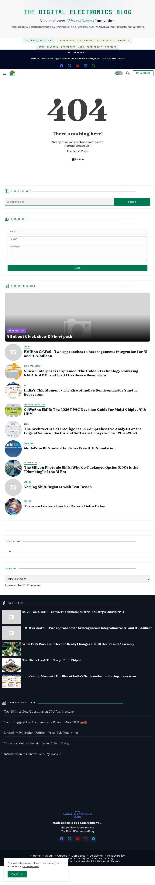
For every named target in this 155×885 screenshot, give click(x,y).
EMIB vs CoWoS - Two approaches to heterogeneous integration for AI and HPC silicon (78, 58)
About (49, 855)
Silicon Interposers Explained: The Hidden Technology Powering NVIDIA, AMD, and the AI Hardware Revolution (81, 373)
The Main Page (77, 151)
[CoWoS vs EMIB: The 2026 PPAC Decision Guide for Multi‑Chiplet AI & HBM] (13, 410)
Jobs (81, 47)
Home (79, 159)
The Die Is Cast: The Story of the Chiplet (51, 660)
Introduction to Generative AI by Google (32, 754)
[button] (119, 73)
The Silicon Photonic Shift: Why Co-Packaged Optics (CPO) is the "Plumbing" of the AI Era (81, 469)
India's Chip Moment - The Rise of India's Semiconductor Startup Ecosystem (81, 392)
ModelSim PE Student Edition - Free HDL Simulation (69, 448)
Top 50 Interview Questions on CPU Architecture (39, 711)
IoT (79, 40)
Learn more (29, 866)
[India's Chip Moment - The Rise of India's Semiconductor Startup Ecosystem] (13, 390)
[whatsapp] (93, 66)
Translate (35, 586)
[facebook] (62, 66)
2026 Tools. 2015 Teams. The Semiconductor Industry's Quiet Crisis (73, 612)
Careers (62, 855)
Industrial (108, 40)
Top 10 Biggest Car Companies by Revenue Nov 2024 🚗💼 (46, 722)
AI (27, 40)
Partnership (94, 47)
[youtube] (77, 66)
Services (110, 47)
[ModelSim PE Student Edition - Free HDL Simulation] (13, 448)
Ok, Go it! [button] (17, 874)
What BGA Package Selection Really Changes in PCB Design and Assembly (78, 644)
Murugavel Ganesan (108, 861)
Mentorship (68, 47)
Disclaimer (96, 855)
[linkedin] (85, 66)
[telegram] (93, 839)
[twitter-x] (70, 66)
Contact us (78, 855)
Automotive (91, 40)
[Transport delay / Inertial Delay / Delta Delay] (13, 506)
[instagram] (85, 839)
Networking (67, 40)
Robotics (123, 40)
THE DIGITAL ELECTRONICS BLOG (77, 12)
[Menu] (4, 73)
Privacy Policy (116, 855)
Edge (34, 40)
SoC (50, 40)
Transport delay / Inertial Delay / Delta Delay (64, 506)
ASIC (42, 40)
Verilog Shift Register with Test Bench (58, 487)
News (41, 47)
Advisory (52, 47)
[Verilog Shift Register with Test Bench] (13, 487)
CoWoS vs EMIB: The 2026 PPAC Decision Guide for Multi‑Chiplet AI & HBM (85, 412)
